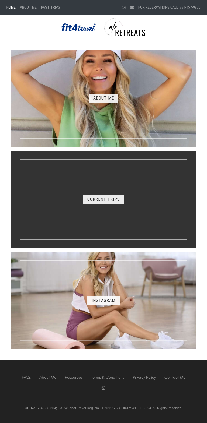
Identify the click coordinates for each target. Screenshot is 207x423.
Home (11, 7)
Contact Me (174, 377)
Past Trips (50, 7)
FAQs (26, 377)
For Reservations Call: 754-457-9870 (169, 7)
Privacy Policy (144, 377)
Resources (73, 377)
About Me (28, 7)
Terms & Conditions (107, 377)
